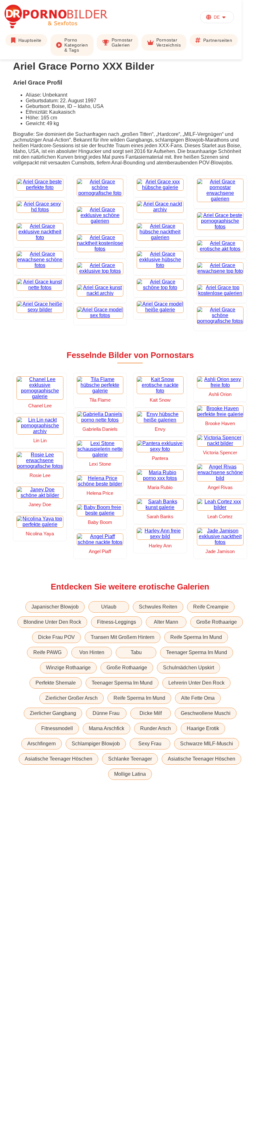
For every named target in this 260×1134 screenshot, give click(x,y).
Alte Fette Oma (198, 698)
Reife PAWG (47, 652)
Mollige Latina (130, 774)
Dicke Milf (151, 713)
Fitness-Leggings (116, 622)
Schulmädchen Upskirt (188, 667)
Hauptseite (30, 40)
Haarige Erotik (203, 728)
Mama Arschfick (106, 728)
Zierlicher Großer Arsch (71, 698)
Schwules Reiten (158, 606)
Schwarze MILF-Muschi (206, 743)
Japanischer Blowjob (55, 606)
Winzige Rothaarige (68, 667)
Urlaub (108, 606)
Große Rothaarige (216, 622)
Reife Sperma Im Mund (196, 637)
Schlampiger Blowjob (96, 743)
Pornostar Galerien (122, 42)
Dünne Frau (106, 713)
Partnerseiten (217, 40)
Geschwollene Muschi (206, 713)
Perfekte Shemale (56, 682)
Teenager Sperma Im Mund (196, 652)
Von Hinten (91, 652)
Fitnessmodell (57, 728)
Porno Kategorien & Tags (76, 45)
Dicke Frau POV (56, 637)
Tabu (136, 652)
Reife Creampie (211, 606)
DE (217, 17)
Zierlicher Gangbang (53, 713)
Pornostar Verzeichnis (168, 42)
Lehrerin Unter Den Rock (196, 682)
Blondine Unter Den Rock (52, 622)
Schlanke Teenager (130, 758)
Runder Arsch (155, 728)
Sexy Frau (149, 743)
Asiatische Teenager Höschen (58, 758)
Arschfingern (41, 743)
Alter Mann (166, 622)
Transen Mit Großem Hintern (122, 637)
